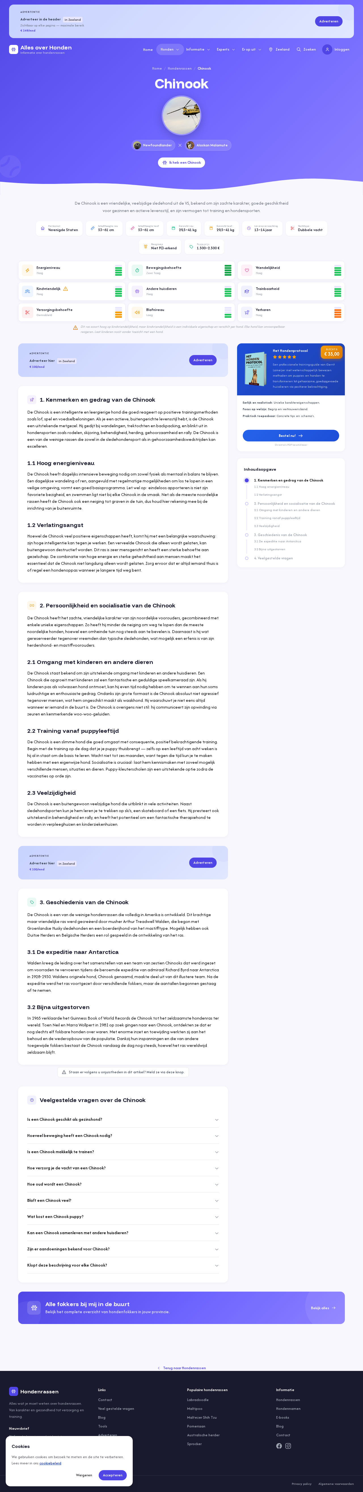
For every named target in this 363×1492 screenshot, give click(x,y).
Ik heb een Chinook (185, 162)
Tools (102, 1426)
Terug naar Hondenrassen (184, 1368)
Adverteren (328, 21)
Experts (223, 49)
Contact (105, 1399)
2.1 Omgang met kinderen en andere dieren (287, 510)
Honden (167, 49)
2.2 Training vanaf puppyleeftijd (277, 518)
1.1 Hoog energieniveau (271, 486)
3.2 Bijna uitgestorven (269, 549)
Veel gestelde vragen (116, 1408)
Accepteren (113, 1475)
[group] (181, 1308)
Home (148, 49)
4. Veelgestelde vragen (273, 558)
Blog (101, 1417)
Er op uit (249, 49)
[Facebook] (279, 1446)
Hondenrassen (180, 68)
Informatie (195, 49)
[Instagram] (288, 1446)
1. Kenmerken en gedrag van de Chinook (288, 480)
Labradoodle (198, 1399)
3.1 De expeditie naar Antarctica (277, 541)
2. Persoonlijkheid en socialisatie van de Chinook (294, 503)
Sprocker (194, 1444)
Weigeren (84, 1475)
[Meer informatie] (65, 289)
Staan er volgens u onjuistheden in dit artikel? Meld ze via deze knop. (127, 1072)
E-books (282, 1417)
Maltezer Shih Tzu (202, 1417)
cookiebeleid (50, 1463)
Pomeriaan (196, 1426)
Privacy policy (302, 1483)
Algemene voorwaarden (336, 1483)
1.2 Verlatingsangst (268, 494)
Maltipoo (194, 1408)
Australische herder (203, 1435)
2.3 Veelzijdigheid (267, 526)
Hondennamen (288, 1408)
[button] (72, 270)
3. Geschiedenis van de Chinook (280, 535)
